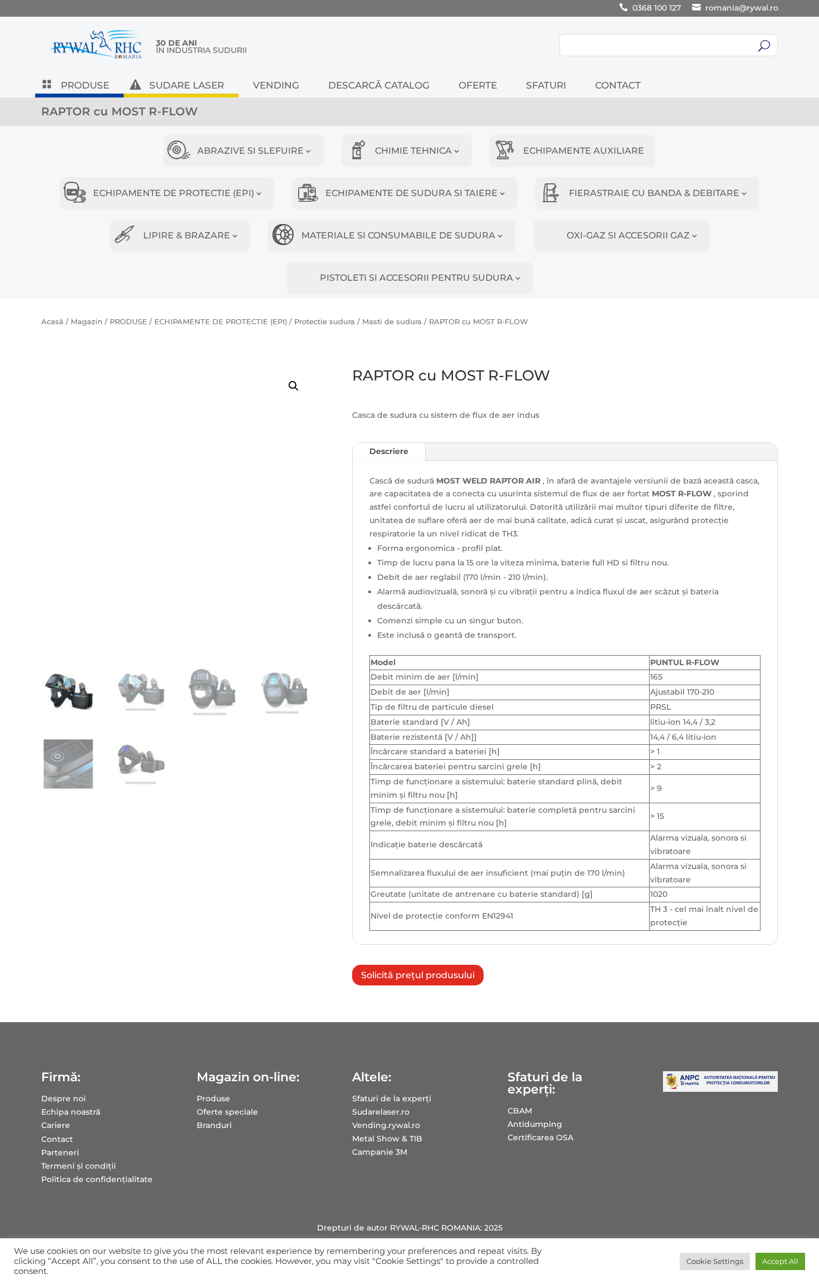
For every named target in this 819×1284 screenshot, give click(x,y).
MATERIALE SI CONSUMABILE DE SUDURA (398, 235)
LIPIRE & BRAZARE (186, 235)
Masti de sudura (392, 322)
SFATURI (546, 86)
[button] (294, 386)
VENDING (276, 86)
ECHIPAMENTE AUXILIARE (583, 150)
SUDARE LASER (186, 86)
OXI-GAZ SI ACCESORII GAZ (628, 235)
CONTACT (618, 86)
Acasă (52, 322)
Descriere (388, 451)
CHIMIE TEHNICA (413, 150)
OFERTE (478, 86)
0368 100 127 (656, 8)
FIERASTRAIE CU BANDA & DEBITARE (654, 193)
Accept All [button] (780, 1261)
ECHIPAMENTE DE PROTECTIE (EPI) (173, 193)
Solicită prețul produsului (418, 975)
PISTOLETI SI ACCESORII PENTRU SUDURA (416, 277)
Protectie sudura (324, 322)
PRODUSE (85, 86)
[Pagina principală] (96, 58)
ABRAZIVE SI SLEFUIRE (250, 150)
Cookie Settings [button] (714, 1261)
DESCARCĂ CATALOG (379, 86)
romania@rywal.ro (741, 8)
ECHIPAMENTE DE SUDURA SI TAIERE (411, 193)
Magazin (87, 322)
